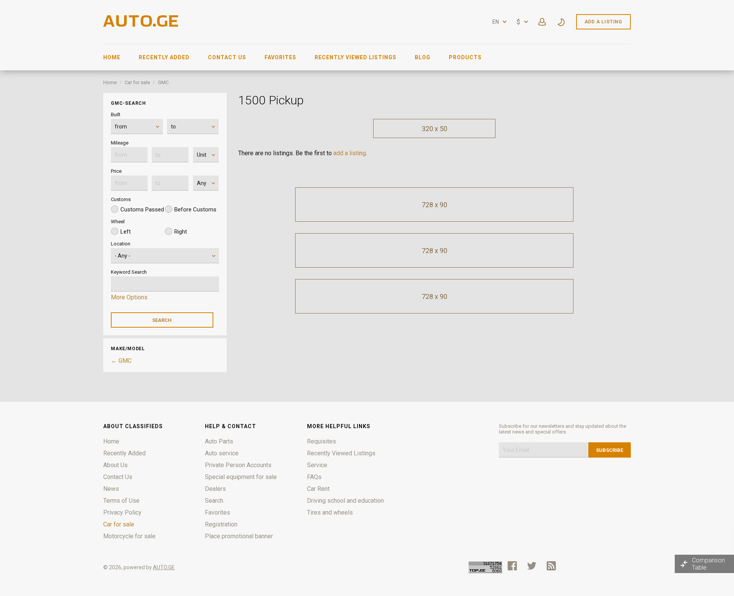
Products (465, 57)
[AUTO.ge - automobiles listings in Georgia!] (141, 24)
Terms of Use (121, 500)
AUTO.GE (164, 567)
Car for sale (137, 82)
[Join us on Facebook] (512, 565)
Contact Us (227, 57)
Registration (221, 524)
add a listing (349, 153)
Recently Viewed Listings (355, 57)
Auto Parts (219, 441)
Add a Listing (603, 21)
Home (111, 57)
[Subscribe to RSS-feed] (553, 565)
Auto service (222, 453)
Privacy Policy (122, 512)
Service (317, 465)
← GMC (121, 360)
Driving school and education (345, 500)
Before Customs (195, 209)
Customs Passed (142, 209)
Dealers (215, 488)
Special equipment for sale (241, 477)
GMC (163, 82)
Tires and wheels (330, 512)
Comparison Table (708, 564)
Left (125, 231)
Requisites (321, 441)
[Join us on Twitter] (531, 565)
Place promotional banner (239, 536)
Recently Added (164, 57)
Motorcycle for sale (129, 536)
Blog (422, 57)
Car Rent (318, 488)
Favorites (280, 57)
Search (214, 500)
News (111, 488)
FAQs (314, 477)
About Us (115, 465)
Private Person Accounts (238, 465)
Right (180, 231)
